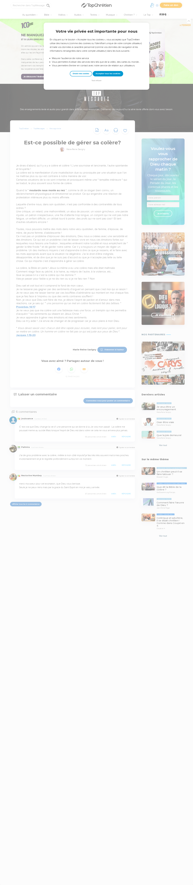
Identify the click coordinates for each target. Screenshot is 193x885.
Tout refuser (96, 81)
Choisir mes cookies (81, 74)
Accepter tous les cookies (108, 73)
